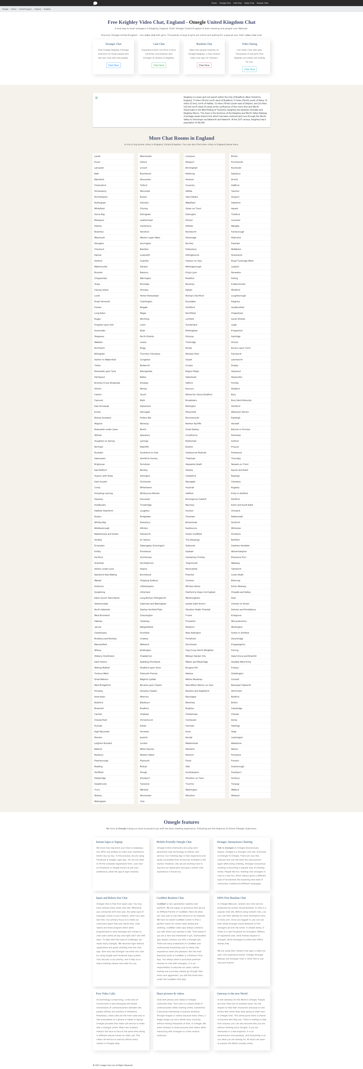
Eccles (97, 412)
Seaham (189, 551)
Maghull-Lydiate (148, 679)
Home (214, 3)
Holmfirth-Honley (149, 458)
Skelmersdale (101, 603)
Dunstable (190, 301)
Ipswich (144, 737)
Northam (98, 446)
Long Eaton (99, 313)
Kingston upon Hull (104, 324)
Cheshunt (99, 249)
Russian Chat (262, 3)
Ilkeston (98, 737)
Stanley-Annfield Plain (151, 609)
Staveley (98, 499)
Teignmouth (191, 563)
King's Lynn (191, 272)
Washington (191, 789)
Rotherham (191, 441)
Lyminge (144, 441)
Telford (143, 185)
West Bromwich (102, 615)
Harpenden (236, 377)
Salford (189, 382)
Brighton (189, 708)
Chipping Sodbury (149, 580)
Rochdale (144, 284)
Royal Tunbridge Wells (242, 260)
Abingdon (99, 243)
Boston (143, 196)
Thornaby (236, 458)
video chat (150, 35)
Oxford (143, 162)
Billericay (235, 580)
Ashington (145, 475)
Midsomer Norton (240, 412)
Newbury (98, 754)
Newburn (190, 627)
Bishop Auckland (102, 417)
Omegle (5, 9)
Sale (187, 766)
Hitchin (97, 388)
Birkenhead (191, 522)
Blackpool (99, 220)
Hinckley (98, 691)
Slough (143, 772)
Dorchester (191, 644)
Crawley (144, 638)
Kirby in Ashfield (239, 493)
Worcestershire (239, 621)
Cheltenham (191, 714)
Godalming (99, 592)
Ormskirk (235, 510)
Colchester (191, 720)
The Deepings (192, 539)
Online (13, 9)
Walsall (97, 580)
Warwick (144, 789)
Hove (188, 731)
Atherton (144, 696)
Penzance (236, 754)
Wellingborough (193, 266)
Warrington (145, 278)
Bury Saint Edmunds (241, 400)
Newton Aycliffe (193, 423)
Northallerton (147, 563)
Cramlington (146, 301)
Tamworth (236, 568)
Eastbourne (191, 528)
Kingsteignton (238, 644)
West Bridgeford (102, 685)
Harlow (97, 255)
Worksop (144, 423)
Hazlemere (145, 406)
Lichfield (189, 319)
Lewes (143, 342)
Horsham (144, 731)
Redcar (143, 766)
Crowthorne (191, 435)
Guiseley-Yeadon (148, 691)
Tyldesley (145, 621)
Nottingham (100, 202)
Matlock (98, 749)
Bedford (235, 696)
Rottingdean (191, 330)
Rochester (236, 167)
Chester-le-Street (240, 603)
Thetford (235, 214)
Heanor (143, 568)
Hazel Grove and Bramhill (244, 656)
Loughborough (238, 295)
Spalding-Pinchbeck (150, 661)
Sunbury (235, 778)
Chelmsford (100, 185)
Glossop (189, 336)
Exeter (143, 725)
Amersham (99, 696)
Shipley (189, 470)
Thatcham (190, 458)
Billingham (99, 353)
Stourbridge (237, 638)
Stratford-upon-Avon (150, 667)
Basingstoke (146, 371)
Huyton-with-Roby (103, 475)
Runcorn (189, 388)
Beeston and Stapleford (197, 691)
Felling (234, 278)
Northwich (99, 348)
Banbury (144, 272)
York (142, 801)
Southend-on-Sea (149, 452)
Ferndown (145, 464)
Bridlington (145, 650)
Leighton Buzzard (103, 743)
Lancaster (99, 167)
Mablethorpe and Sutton (106, 534)
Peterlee (189, 574)
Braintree (99, 231)
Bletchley (190, 702)
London (143, 743)
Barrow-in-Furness (240, 429)
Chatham (144, 714)
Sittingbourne (192, 255)
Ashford (98, 260)
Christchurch (146, 720)
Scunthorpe (146, 557)
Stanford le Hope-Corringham (200, 592)
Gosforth (235, 522)
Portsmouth (237, 162)
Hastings (235, 725)
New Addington (193, 632)
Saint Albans (191, 196)
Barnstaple (190, 696)
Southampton (192, 772)
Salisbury (235, 173)
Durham (98, 725)
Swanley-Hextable (240, 545)
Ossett (188, 359)
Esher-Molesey (238, 586)
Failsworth (145, 534)
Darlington (190, 214)
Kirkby (97, 551)
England (38, 9)
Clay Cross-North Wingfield (199, 650)
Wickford (235, 289)
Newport (189, 162)
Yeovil (143, 394)
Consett (235, 679)
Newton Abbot (147, 754)
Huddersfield (237, 307)
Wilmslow (236, 528)
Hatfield (189, 493)
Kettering (190, 173)
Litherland (145, 592)
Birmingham (191, 167)
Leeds (97, 156)
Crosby (189, 365)
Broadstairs (191, 400)
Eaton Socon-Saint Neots (107, 598)
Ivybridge (235, 336)
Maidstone (236, 743)
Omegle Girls (225, 3)
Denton (189, 220)
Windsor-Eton (192, 353)
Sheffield (98, 772)
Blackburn (145, 702)
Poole (188, 760)
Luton (143, 324)
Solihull (235, 441)
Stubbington (237, 673)
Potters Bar (145, 417)
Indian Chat (249, 3)
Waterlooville (100, 266)
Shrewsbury (100, 191)
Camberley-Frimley (195, 557)
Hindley (98, 539)
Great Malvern (101, 679)
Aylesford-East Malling (105, 574)
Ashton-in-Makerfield (105, 359)
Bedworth (145, 365)
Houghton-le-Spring (104, 441)
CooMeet (161, 904)
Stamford (235, 202)
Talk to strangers (226, 848)
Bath (96, 173)
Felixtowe (236, 435)
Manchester (146, 156)
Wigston (98, 423)
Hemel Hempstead (149, 295)
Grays (97, 284)
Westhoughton (192, 598)
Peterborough (101, 760)
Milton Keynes (147, 749)
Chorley (144, 208)
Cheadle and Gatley (241, 592)
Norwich (189, 754)
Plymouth (144, 760)
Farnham (189, 725)
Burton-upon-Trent (240, 348)
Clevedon (236, 481)
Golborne (99, 586)
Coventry (190, 185)
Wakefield (190, 202)
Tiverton (189, 784)
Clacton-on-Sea (193, 260)
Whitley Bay (100, 522)
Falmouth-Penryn (149, 673)
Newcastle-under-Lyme (106, 429)
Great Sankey (192, 429)
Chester (235, 714)
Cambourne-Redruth (195, 452)
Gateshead (190, 377)
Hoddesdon (100, 505)
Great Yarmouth (102, 301)
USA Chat (237, 3)
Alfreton (144, 528)
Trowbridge (146, 505)
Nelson (234, 749)
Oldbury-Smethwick (104, 656)
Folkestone (191, 249)
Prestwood (145, 551)
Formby (235, 382)
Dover (97, 162)
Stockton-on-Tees (194, 778)
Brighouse (99, 464)
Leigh (234, 324)
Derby (234, 720)
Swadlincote (100, 784)
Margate (235, 226)
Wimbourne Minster (150, 493)
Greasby (144, 382)
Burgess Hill (191, 667)
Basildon (144, 249)
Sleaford (235, 388)
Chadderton (146, 656)
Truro (97, 789)
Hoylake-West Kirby (241, 661)
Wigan (143, 313)
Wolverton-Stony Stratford (198, 394)
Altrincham (236, 691)
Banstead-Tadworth (241, 685)
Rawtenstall (237, 516)
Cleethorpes (100, 632)
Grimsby (144, 289)
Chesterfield (100, 720)
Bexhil (143, 429)
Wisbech (235, 795)
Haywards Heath (193, 464)
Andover (189, 179)
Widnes (98, 795)
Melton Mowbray (193, 679)
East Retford (100, 470)
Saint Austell (100, 481)
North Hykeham (102, 609)
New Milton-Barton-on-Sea (199, 685)
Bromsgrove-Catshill (195, 499)
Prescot (235, 446)
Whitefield (99, 208)
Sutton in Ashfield (240, 632)
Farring (234, 650)
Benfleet (235, 539)
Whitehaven (146, 487)
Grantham (99, 563)
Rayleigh (235, 475)
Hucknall (189, 487)
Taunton (235, 191)
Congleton (145, 359)
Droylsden (99, 545)
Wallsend (144, 644)
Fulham (98, 307)
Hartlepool (99, 377)
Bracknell (99, 708)
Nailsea (189, 673)
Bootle (188, 348)
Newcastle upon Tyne (105, 371)
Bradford (144, 708)
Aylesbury (145, 435)
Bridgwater (145, 516)
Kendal (188, 737)
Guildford (190, 307)
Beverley (189, 284)
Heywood (236, 371)
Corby (97, 487)
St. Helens (145, 539)
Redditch (189, 278)
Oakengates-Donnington (152, 545)
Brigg (142, 348)
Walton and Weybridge (196, 661)
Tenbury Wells (101, 673)
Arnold (234, 179)
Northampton (101, 196)
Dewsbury (145, 522)
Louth (97, 295)
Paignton (235, 301)
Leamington (237, 737)
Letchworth (237, 359)
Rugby (97, 319)
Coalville (144, 260)
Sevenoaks (99, 330)
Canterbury (145, 226)
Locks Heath (237, 574)
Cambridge (236, 708)
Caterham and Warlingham (153, 603)
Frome (188, 615)
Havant (234, 208)
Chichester (145, 481)
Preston (235, 760)
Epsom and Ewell (239, 470)
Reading (98, 766)
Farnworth (236, 353)
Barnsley (189, 505)
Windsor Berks (192, 586)
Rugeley (235, 487)
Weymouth (99, 237)
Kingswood (236, 330)
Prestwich (190, 621)
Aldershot (236, 237)
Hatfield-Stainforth (103, 510)
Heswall (235, 423)
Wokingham (100, 801)
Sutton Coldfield (193, 534)
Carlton (98, 394)
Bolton (234, 702)
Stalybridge (100, 778)
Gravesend (236, 255)
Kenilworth (190, 231)
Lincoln (143, 167)
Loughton (144, 510)
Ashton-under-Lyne (104, 568)
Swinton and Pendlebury (243, 609)
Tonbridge (190, 342)
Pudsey (235, 667)
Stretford (235, 406)
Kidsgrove (236, 615)
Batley (143, 377)
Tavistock (144, 784)
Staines (98, 226)
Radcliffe (144, 446)
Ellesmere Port (238, 557)
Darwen (144, 266)
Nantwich (190, 749)
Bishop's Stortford (194, 295)
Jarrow (97, 627)
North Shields (147, 336)
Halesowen (99, 458)
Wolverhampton (239, 551)
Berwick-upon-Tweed (151, 685)
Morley (143, 388)
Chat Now (113, 65)
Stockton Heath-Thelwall (197, 609)
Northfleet (190, 313)
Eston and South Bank (242, 505)
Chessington (146, 615)
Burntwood (145, 574)
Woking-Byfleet (102, 667)
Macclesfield (100, 644)
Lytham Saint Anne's (195, 603)
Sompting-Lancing (103, 493)
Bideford (98, 702)
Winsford (190, 795)
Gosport (235, 196)
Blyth (142, 400)
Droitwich (236, 534)
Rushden (98, 452)
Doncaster (145, 499)
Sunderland (191, 324)
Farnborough (237, 231)
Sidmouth (190, 545)
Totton (97, 365)
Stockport (145, 778)
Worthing (144, 319)
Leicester (235, 220)
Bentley (144, 470)
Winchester (145, 795)
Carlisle (98, 714)
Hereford (144, 231)
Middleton (236, 249)
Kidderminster (238, 284)
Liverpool (190, 156)
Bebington (190, 406)
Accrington (145, 243)
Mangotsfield (146, 627)
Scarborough (237, 766)
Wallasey (235, 563)
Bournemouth (192, 417)
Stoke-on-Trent (193, 208)
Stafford (235, 185)
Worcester (145, 191)
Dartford (235, 499)
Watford (235, 789)
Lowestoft (145, 255)
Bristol (234, 156)
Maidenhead (191, 743)
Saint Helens (100, 661)
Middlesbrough (101, 528)
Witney (97, 650)
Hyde (233, 731)
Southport (236, 772)
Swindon (144, 202)
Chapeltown (237, 313)
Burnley (189, 243)
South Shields (238, 319)
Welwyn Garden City (195, 656)
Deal (233, 598)
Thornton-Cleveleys (150, 353)
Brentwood (145, 173)
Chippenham (100, 278)
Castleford (190, 475)
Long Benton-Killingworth (153, 598)
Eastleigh (235, 417)
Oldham (189, 226)
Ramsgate (190, 481)
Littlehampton (147, 586)
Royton (97, 516)
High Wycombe (101, 731)
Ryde (142, 330)
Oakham (98, 621)
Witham (98, 435)
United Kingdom (25, 9)
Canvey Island (101, 289)
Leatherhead (146, 220)
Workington (237, 627)
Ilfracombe (190, 412)
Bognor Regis (192, 371)
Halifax (188, 191)
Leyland (235, 266)
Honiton (189, 510)
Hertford (98, 557)
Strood (234, 342)
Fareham (235, 243)
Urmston (189, 580)
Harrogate (145, 412)
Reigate (144, 307)
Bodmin (189, 446)
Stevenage (190, 237)
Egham (188, 289)
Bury (233, 394)
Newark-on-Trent (239, 464)
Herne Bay (99, 214)
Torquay (235, 784)
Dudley (234, 365)
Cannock (98, 400)
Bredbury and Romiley (105, 638)
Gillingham (145, 214)
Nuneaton (236, 272)
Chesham (190, 516)
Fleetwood (236, 452)
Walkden (98, 342)
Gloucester (145, 179)
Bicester (98, 272)
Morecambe (191, 568)
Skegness (99, 336)
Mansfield (99, 179)
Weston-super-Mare (150, 237)
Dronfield (144, 632)
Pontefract (190, 638)
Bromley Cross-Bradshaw (107, 382)
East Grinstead (101, 406)
